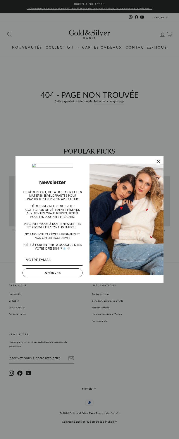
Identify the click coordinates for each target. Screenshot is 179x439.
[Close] (158, 161)
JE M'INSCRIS (52, 273)
